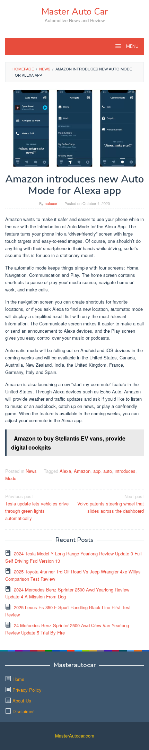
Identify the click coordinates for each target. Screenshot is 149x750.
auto (107, 471)
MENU (132, 46)
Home (18, 679)
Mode (10, 478)
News (31, 471)
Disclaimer (23, 711)
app (96, 471)
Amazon (82, 471)
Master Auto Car (75, 12)
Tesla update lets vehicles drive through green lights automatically (37, 507)
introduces (125, 471)
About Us (21, 700)
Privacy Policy (27, 690)
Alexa (65, 471)
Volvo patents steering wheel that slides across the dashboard (110, 503)
